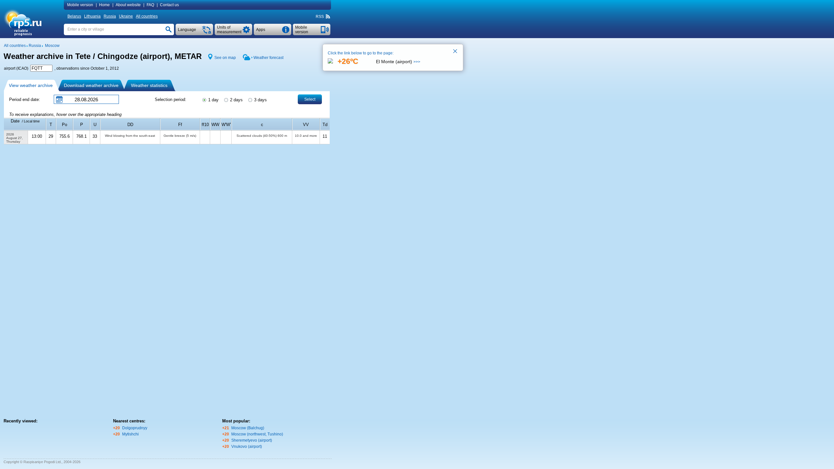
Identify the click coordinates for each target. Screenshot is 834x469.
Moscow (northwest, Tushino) (257, 434)
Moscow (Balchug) (247, 428)
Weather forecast (268, 57)
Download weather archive (91, 85)
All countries (147, 16)
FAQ (150, 5)
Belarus (74, 16)
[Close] (455, 51)
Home (104, 5)
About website (128, 5)
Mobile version (80, 5)
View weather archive (31, 85)
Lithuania (92, 16)
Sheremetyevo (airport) (251, 440)
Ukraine (126, 16)
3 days (260, 99)
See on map (225, 57)
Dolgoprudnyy (134, 428)
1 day (213, 99)
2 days (236, 99)
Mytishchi (130, 434)
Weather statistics (149, 85)
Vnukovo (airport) (246, 446)
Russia (110, 16)
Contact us (169, 5)
